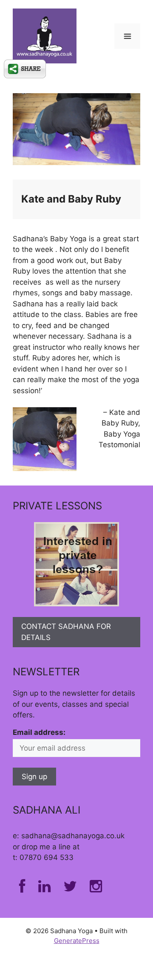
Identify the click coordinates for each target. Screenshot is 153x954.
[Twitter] (70, 889)
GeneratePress (76, 941)
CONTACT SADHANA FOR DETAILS (66, 632)
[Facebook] (22, 889)
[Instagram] (95, 889)
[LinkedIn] (44, 889)
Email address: (39, 732)
